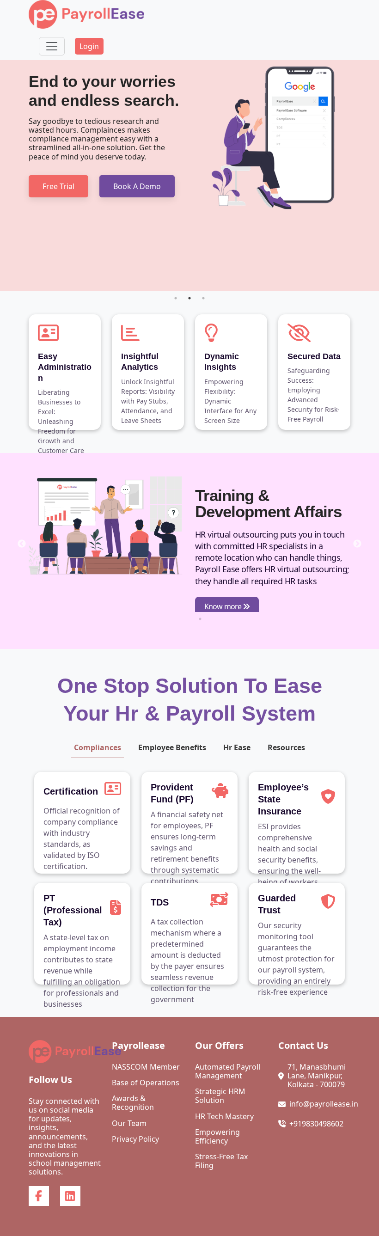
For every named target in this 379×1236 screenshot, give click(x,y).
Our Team (129, 1123)
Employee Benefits (172, 747)
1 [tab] (175, 298)
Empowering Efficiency (217, 1136)
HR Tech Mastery (224, 1116)
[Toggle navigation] (52, 46)
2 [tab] (189, 298)
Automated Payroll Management (227, 1071)
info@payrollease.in (323, 1104)
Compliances (97, 747)
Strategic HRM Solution (220, 1096)
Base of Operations (145, 1082)
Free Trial (58, 186)
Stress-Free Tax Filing (221, 1161)
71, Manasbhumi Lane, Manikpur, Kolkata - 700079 (316, 1076)
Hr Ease (237, 747)
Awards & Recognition (133, 1103)
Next (357, 544)
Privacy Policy (135, 1139)
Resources (286, 747)
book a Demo (137, 186)
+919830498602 (316, 1124)
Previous (21, 544)
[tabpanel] (189, 175)
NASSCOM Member (146, 1067)
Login (89, 46)
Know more (223, 606)
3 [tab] (203, 298)
